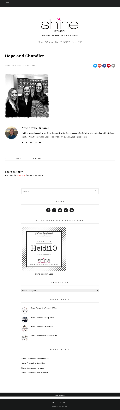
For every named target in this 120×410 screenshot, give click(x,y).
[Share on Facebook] (104, 66)
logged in (21, 175)
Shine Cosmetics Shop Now (42, 317)
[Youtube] (72, 210)
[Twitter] (22, 142)
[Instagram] (35, 142)
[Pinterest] (60, 210)
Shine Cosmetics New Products (44, 335)
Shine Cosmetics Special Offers (44, 308)
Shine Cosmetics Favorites (42, 326)
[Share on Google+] (100, 66)
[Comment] (113, 66)
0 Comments (29, 66)
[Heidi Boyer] (40, 142)
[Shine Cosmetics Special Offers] (24, 310)
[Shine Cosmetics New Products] (24, 338)
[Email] (64, 402)
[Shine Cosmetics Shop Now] (24, 320)
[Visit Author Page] (11, 132)
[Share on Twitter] (95, 66)
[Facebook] (26, 142)
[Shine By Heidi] (60, 34)
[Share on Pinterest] (109, 66)
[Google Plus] (31, 142)
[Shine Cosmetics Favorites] (24, 329)
